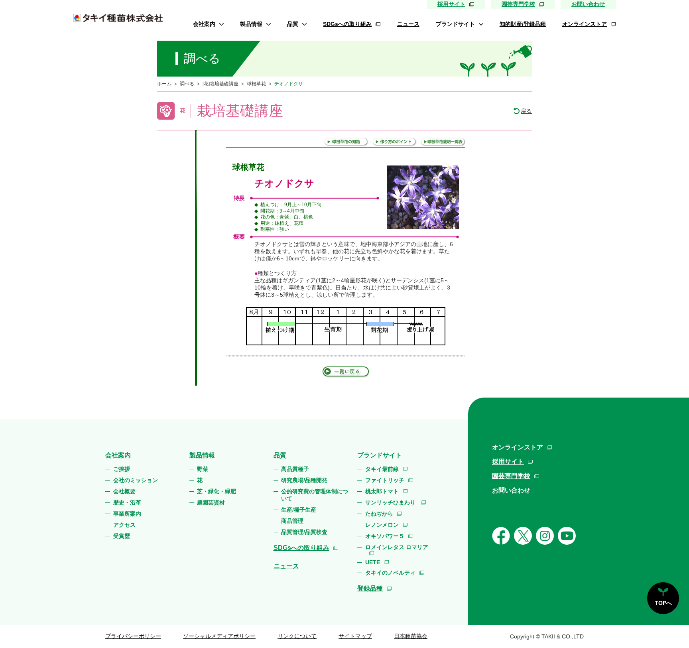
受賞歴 (121, 536)
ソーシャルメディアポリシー (219, 636)
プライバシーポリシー (133, 636)
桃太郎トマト (382, 491)
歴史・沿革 (127, 502)
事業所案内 (127, 513)
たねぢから (379, 513)
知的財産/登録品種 (523, 24)
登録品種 (370, 588)
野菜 (202, 469)
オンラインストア (584, 24)
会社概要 (124, 491)
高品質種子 (295, 469)
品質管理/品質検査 (304, 532)
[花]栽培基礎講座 (220, 84)
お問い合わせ (588, 4)
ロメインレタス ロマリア (396, 547)
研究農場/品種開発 (304, 480)
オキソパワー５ (384, 536)
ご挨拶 (121, 469)
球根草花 (256, 84)
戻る (526, 111)
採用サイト (451, 4)
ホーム (164, 84)
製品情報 (251, 24)
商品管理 (292, 521)
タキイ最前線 (382, 469)
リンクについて (297, 636)
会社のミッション (135, 480)
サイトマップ (355, 636)
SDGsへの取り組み (347, 24)
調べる (187, 84)
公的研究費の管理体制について (314, 495)
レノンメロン (382, 525)
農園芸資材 (211, 502)
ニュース (408, 24)
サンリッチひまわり (391, 502)
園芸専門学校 (518, 4)
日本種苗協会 (410, 636)
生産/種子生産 (298, 509)
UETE (372, 562)
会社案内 (204, 24)
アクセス (124, 525)
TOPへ (663, 603)
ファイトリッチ (384, 480)
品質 (292, 24)
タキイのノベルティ (390, 572)
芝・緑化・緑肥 (216, 491)
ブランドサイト (455, 24)
